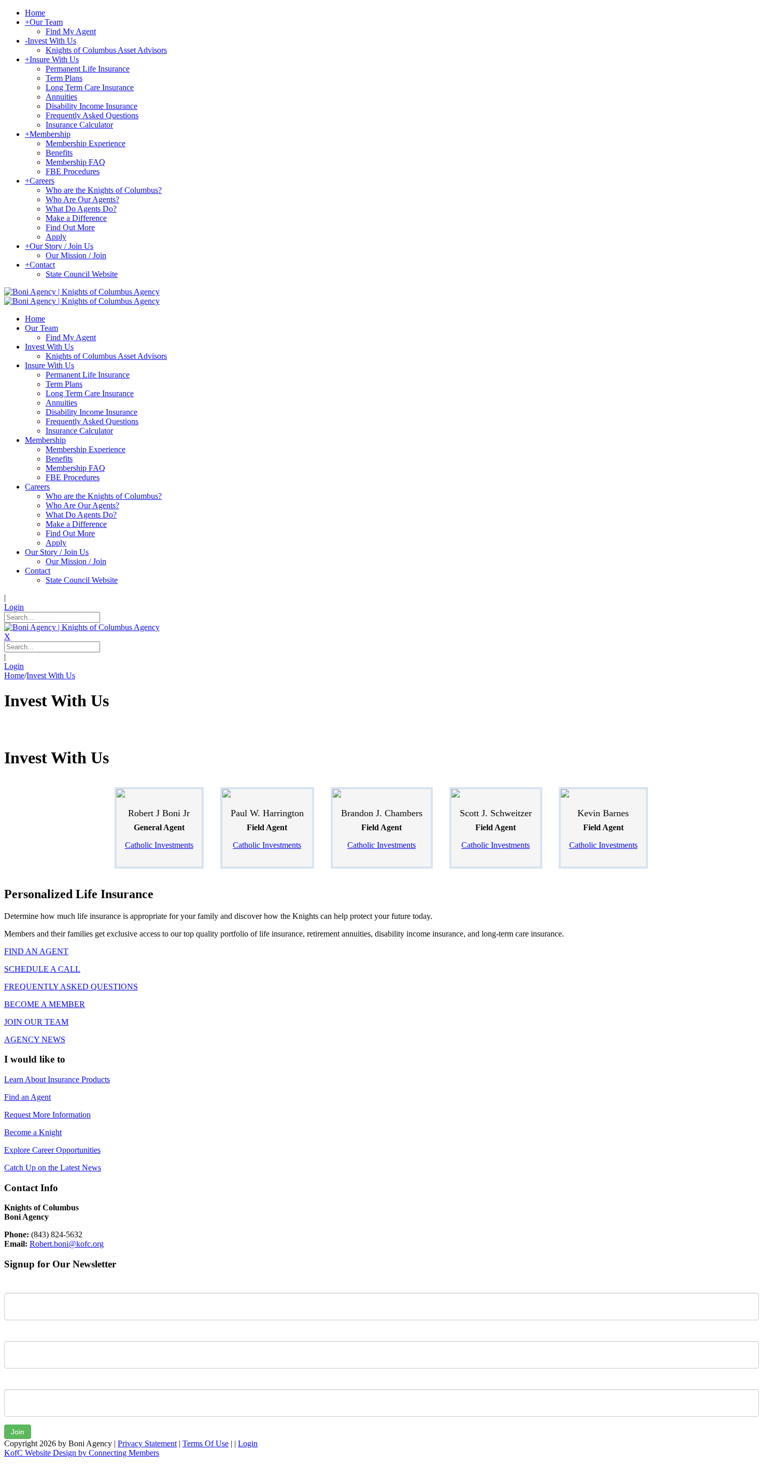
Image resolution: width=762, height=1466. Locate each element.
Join (17, 1432)
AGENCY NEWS (34, 1039)
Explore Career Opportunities (52, 1150)
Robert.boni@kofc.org (67, 1243)
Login (14, 607)
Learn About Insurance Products (57, 1079)
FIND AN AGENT (36, 951)
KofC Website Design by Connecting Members (81, 1452)
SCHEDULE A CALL (42, 969)
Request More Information (47, 1114)
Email (13, 1381)
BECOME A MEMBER (44, 1004)
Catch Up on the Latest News (52, 1167)
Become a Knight (33, 1132)
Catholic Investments (159, 845)
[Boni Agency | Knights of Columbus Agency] (82, 291)
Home (14, 675)
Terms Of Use (205, 1443)
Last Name (22, 1333)
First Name (23, 1285)
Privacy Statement (147, 1443)
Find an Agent (27, 1097)
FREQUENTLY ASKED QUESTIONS (71, 986)
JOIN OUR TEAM (36, 1021)
